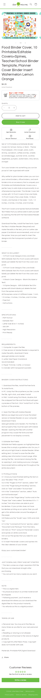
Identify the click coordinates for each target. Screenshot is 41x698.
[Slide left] (15, 43)
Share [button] (6, 657)
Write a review (20, 680)
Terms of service (21, 694)
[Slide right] (25, 43)
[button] (4, 4)
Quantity (5, 103)
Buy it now (20, 122)
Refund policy (30, 691)
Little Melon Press (17, 691)
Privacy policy (9, 694)
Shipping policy (33, 694)
